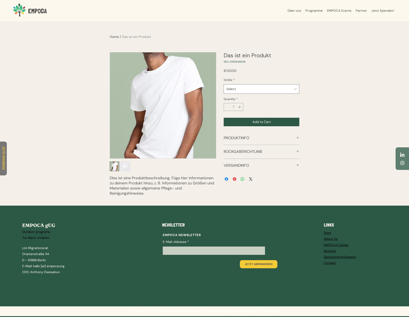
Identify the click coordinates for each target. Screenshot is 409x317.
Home (114, 36)
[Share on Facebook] (226, 179)
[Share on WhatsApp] (242, 179)
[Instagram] (402, 163)
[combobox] (261, 89)
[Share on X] (250, 179)
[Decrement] (227, 107)
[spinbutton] (233, 107)
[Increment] (240, 107)
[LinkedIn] (402, 155)
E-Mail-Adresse (174, 242)
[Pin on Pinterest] (234, 179)
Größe (229, 80)
